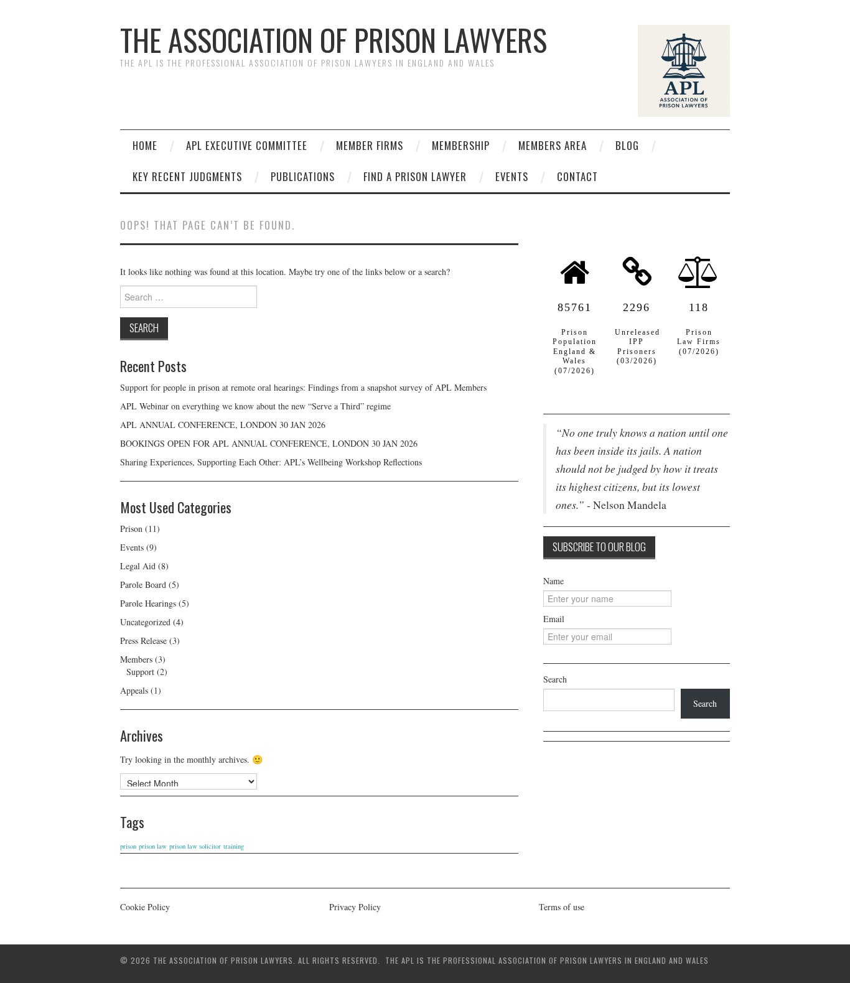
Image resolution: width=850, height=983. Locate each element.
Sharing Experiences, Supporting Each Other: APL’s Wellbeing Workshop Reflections (271, 462)
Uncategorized (145, 622)
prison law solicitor (195, 846)
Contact (577, 176)
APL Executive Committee (246, 145)
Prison (131, 528)
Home (145, 145)
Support (140, 672)
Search (555, 679)
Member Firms (369, 145)
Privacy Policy (355, 907)
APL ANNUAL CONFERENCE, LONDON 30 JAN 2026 (222, 425)
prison (128, 846)
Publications (303, 176)
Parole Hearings (148, 603)
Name (553, 581)
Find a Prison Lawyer (415, 176)
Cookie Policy (145, 907)
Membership (461, 145)
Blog (627, 145)
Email (553, 619)
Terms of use (561, 907)
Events (511, 176)
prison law (153, 846)
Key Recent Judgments (187, 176)
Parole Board (143, 584)
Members (136, 659)
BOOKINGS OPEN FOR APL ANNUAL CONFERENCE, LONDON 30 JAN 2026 (269, 443)
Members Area (552, 145)
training (233, 846)
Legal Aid (138, 566)
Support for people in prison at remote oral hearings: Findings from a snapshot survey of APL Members (305, 387)
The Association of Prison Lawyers (333, 39)
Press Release (143, 640)
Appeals (134, 690)
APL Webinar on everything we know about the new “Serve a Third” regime (255, 406)
